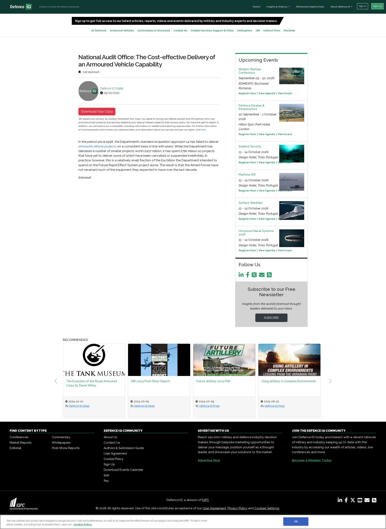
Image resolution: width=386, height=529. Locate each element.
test (106, 475)
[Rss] (270, 275)
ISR (258, 30)
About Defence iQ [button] (340, 6)
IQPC (205, 500)
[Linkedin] (242, 275)
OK (296, 521)
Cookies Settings (267, 508)
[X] (353, 501)
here (203, 129)
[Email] (262, 275)
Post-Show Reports (65, 448)
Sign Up (377, 6)
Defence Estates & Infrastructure (251, 107)
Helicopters (244, 30)
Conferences (19, 437)
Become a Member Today (312, 460)
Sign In (362, 6)
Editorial (15, 448)
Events (256, 6)
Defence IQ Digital (111, 88)
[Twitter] (255, 275)
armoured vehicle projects (97, 146)
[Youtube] (361, 501)
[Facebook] (248, 275)
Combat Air (180, 30)
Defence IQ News (79, 405)
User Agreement (115, 453)
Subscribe (271, 317)
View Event (285, 93)
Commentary (61, 437)
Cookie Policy (113, 459)
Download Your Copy (97, 111)
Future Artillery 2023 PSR (213, 381)
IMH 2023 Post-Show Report (150, 381)
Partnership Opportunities (310, 6)
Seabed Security (250, 146)
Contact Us (112, 442)
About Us (110, 437)
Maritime (289, 30)
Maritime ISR (247, 174)
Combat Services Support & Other (212, 30)
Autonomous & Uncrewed (154, 30)
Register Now (247, 93)
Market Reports (20, 442)
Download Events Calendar (123, 470)
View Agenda (267, 93)
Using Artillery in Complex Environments (289, 381)
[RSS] (374, 501)
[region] (193, 522)
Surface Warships (250, 202)
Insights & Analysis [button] (277, 6)
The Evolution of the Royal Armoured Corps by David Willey (91, 383)
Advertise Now (209, 460)
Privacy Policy (237, 508)
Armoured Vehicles (122, 30)
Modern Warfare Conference (250, 71)
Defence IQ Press (209, 405)
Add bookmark (91, 72)
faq (106, 480)
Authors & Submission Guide (124, 448)
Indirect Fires (271, 30)
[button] (56, 381)
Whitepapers (61, 442)
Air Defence (99, 30)
